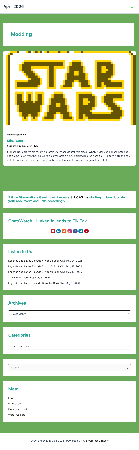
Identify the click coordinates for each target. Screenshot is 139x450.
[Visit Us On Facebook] (75, 230)
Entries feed (15, 403)
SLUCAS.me (79, 197)
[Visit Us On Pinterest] (86, 230)
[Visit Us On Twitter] (81, 230)
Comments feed (17, 409)
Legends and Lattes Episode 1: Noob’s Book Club (36, 283)
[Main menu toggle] (132, 6)
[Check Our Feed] (64, 230)
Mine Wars (15, 140)
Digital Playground (16, 134)
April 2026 (13, 6)
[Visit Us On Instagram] (69, 230)
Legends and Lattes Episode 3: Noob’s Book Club (36, 266)
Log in (11, 398)
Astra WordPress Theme (95, 440)
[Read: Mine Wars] (69, 87)
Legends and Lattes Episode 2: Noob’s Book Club (36, 271)
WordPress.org (16, 414)
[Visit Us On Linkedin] (58, 230)
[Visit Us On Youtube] (53, 230)
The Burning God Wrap (21, 277)
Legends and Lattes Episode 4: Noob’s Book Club (36, 260)
